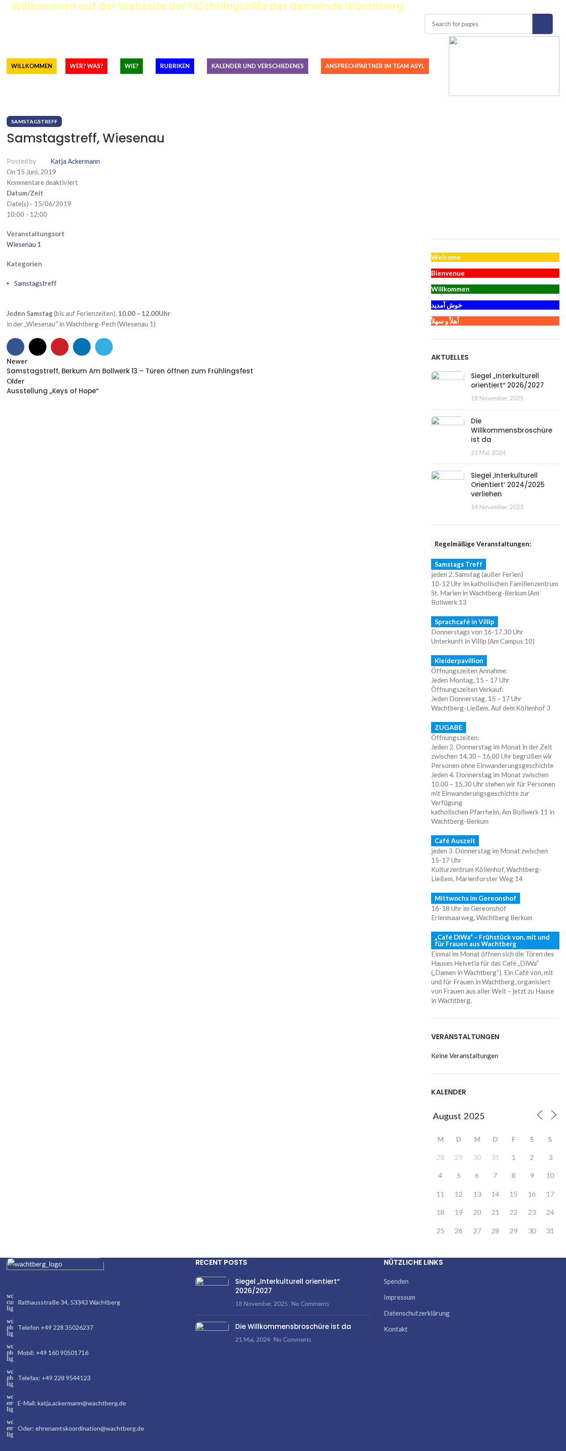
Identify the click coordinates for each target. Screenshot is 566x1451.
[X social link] (519, 7)
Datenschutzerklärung (417, 1313)
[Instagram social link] (529, 7)
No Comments (310, 1303)
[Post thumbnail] (447, 387)
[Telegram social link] (104, 347)
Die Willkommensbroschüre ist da (511, 430)
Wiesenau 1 (24, 244)
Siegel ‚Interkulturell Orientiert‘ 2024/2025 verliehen (508, 485)
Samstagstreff (34, 121)
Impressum (399, 1297)
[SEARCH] (542, 24)
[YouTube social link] (539, 7)
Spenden (396, 1281)
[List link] (94, 1302)
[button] (437, 201)
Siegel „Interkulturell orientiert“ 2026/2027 (507, 380)
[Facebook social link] (509, 7)
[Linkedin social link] (82, 347)
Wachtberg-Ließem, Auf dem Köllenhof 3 (491, 708)
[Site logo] (504, 65)
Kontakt (396, 1329)
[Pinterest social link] (549, 7)
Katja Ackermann (75, 161)
